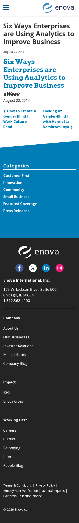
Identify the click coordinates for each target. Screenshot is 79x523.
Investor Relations (18, 345)
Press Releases (16, 210)
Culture (9, 439)
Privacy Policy (45, 485)
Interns (9, 456)
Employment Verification (20, 490)
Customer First (16, 175)
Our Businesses (16, 337)
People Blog (13, 465)
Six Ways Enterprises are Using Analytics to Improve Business (34, 73)
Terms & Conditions (17, 485)
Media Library (14, 354)
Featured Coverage (20, 203)
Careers (9, 430)
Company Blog (15, 363)
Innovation (12, 182)
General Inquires (53, 490)
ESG (6, 392)
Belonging (11, 447)
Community (13, 189)
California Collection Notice (22, 496)
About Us (11, 328)
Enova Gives (13, 401)
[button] (6, 8)
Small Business (16, 196)
